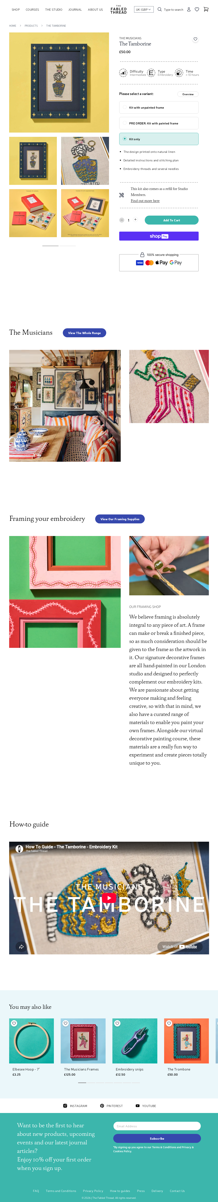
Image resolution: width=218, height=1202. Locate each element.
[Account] (189, 9)
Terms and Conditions (61, 1191)
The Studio (54, 9)
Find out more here (145, 201)
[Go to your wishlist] (196, 9)
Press (141, 1191)
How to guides (120, 1191)
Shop (16, 9)
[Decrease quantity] (121, 220)
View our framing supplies (120, 519)
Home (12, 25)
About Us (95, 9)
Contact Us (177, 1191)
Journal (75, 9)
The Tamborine (56, 25)
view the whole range (84, 333)
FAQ (36, 1191)
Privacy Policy (93, 1191)
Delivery (157, 1191)
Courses (32, 9)
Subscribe (157, 1138)
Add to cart (171, 220)
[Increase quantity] (135, 219)
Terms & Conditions (164, 1147)
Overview (188, 94)
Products (31, 25)
